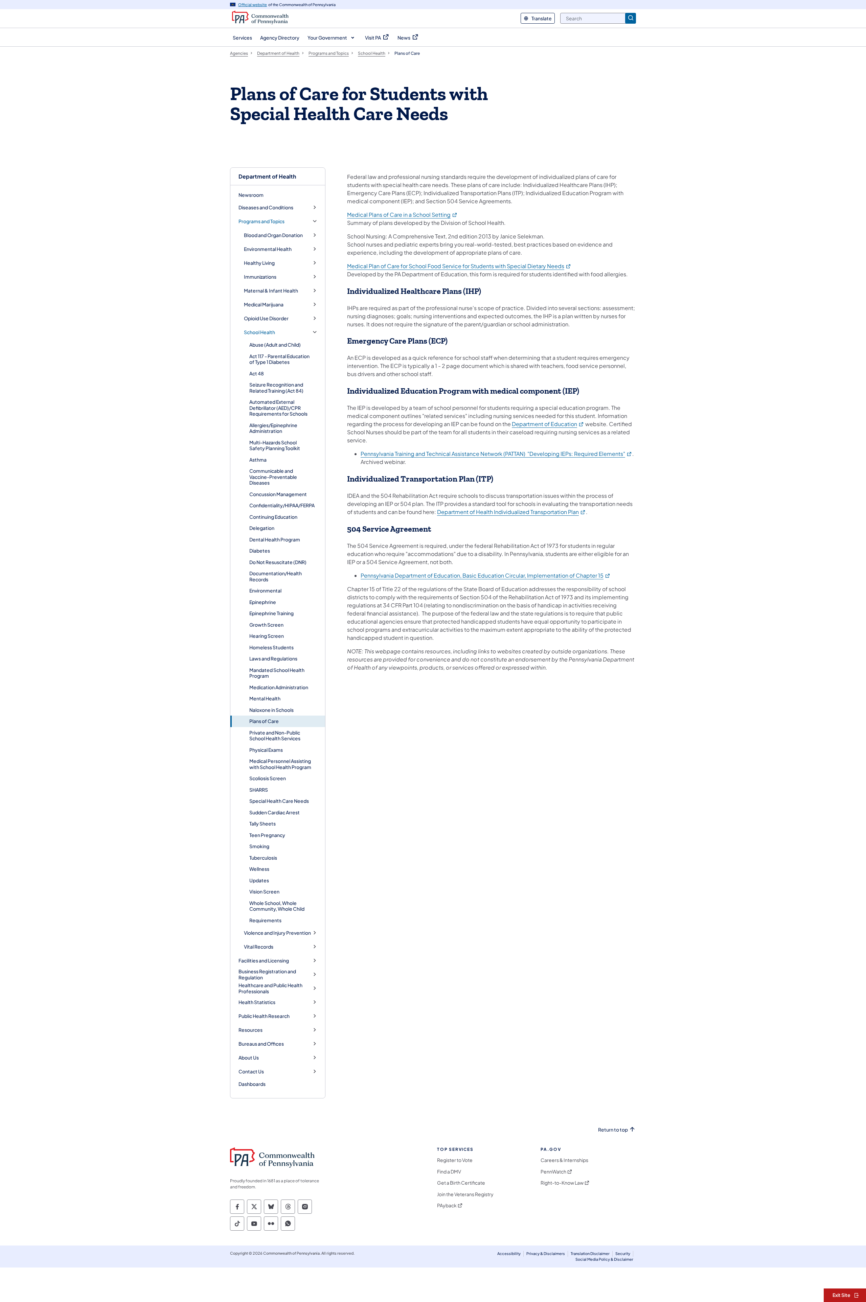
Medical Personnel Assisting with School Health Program (280, 764)
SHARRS (258, 790)
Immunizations (260, 277)
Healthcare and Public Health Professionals (270, 988)
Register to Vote (455, 1160)
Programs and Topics (261, 221)
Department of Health (267, 176)
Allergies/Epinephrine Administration (273, 428)
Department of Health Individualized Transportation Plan (511, 511)
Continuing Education (273, 517)
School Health (259, 332)
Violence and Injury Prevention (277, 933)
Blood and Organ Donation (273, 235)
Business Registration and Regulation (267, 974)
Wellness (259, 869)
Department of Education (548, 423)
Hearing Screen (266, 636)
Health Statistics (256, 1002)
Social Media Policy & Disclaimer (604, 1259)
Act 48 (256, 373)
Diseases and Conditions (265, 207)
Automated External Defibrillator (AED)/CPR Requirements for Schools (278, 408)
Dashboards (252, 1084)
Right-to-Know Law (562, 1183)
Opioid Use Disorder (266, 318)
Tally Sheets (262, 823)
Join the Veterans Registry (465, 1194)
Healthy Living (259, 263)
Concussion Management (278, 494)
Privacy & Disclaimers (545, 1253)
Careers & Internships (564, 1160)
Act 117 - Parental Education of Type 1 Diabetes (279, 359)
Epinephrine (262, 602)
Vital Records (258, 947)
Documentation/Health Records (275, 576)
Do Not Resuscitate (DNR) (277, 562)
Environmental (265, 590)
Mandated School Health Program (276, 673)
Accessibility (509, 1253)
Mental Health (264, 698)
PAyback (447, 1205)
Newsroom (251, 195)
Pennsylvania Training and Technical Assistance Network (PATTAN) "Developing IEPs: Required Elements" (496, 453)
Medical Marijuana (263, 304)
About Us (248, 1058)
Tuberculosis (263, 858)
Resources (250, 1030)
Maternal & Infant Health (271, 291)
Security (622, 1253)
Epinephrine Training (271, 613)
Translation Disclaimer (590, 1253)
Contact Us (251, 1071)
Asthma (258, 460)
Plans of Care (264, 721)
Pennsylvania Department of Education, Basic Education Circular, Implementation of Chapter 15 (486, 575)
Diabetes (259, 551)
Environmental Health (268, 249)
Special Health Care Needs (279, 801)
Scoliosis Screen (267, 778)
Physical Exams (266, 750)
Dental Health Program (274, 539)
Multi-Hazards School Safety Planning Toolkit (274, 445)
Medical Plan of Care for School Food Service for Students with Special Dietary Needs (459, 266)
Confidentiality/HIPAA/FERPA (282, 505)
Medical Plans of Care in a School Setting (402, 214)
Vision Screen (264, 891)
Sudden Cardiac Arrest (274, 812)
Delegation (261, 528)
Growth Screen (266, 625)
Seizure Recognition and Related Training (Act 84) (276, 387)
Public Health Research (264, 1016)
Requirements (265, 920)
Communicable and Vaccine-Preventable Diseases (273, 477)
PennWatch (553, 1172)
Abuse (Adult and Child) (275, 345)
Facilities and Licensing (263, 960)
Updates (259, 880)
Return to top (613, 1130)
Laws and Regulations (273, 658)
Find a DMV (449, 1172)
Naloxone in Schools (271, 710)
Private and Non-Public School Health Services (274, 735)
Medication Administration (278, 687)
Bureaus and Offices (261, 1044)
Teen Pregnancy (267, 835)
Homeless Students (271, 647)
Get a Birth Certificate (461, 1183)
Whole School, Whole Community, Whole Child (276, 906)
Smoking (259, 846)
